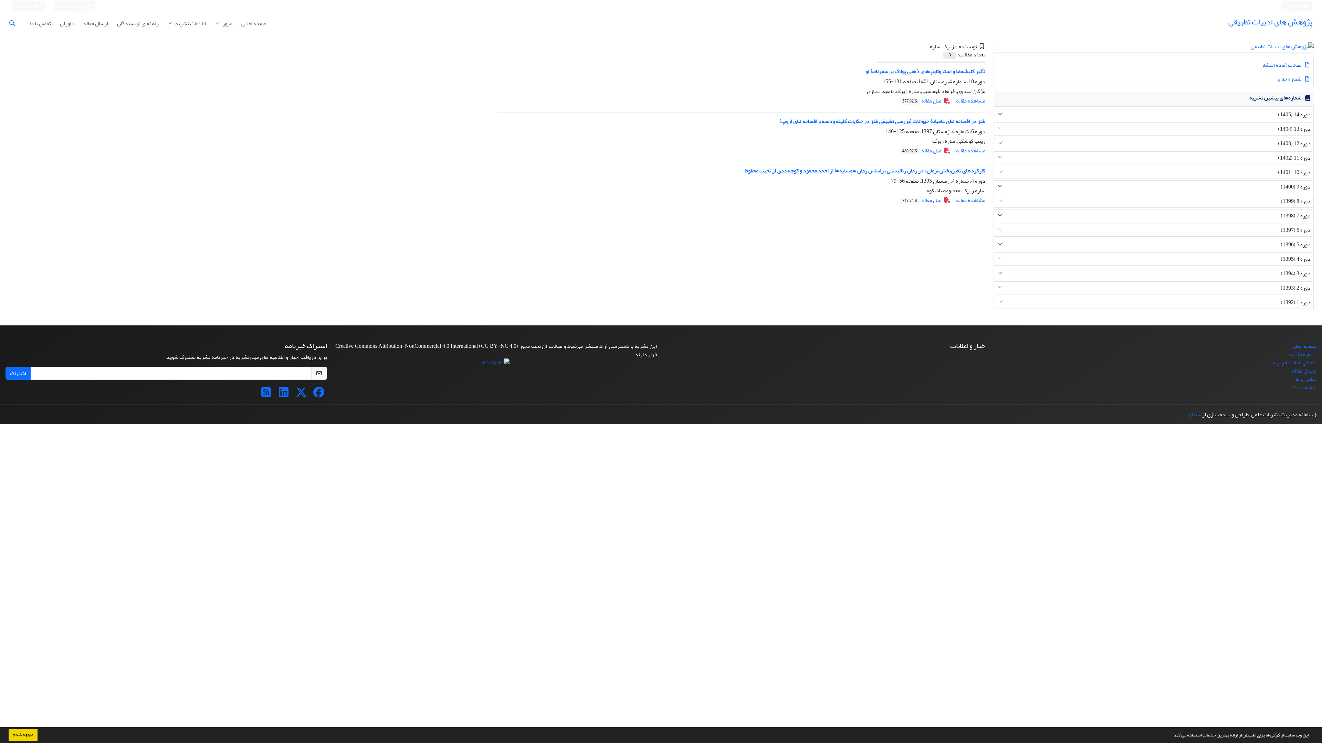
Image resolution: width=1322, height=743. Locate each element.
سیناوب (1193, 414)
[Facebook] (319, 394)
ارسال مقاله (95, 23)
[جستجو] (14, 23)
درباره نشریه (1302, 354)
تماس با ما (40, 23)
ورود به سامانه (73, 6)
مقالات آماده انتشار (1281, 65)
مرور (226, 23)
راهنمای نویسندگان (138, 23)
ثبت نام (25, 6)
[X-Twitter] (301, 394)
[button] (1170, 736)
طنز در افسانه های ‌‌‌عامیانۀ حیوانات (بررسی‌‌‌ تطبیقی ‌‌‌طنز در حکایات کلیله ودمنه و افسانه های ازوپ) (882, 121)
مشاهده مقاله (970, 101)
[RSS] (266, 394)
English (1295, 6)
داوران (67, 23)
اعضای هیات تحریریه (1294, 362)
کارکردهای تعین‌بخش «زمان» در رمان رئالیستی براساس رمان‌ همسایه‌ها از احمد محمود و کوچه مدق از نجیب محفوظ (865, 170)
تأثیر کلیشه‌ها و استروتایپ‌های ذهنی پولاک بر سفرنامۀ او (925, 71)
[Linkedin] (283, 394)
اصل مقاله (923, 101)
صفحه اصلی (253, 23)
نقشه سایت (1304, 387)
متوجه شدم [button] (23, 735)
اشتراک (18, 373)
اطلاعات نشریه (190, 23)
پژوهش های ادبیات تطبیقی (1270, 22)
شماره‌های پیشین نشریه (1275, 98)
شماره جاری (1289, 79)
